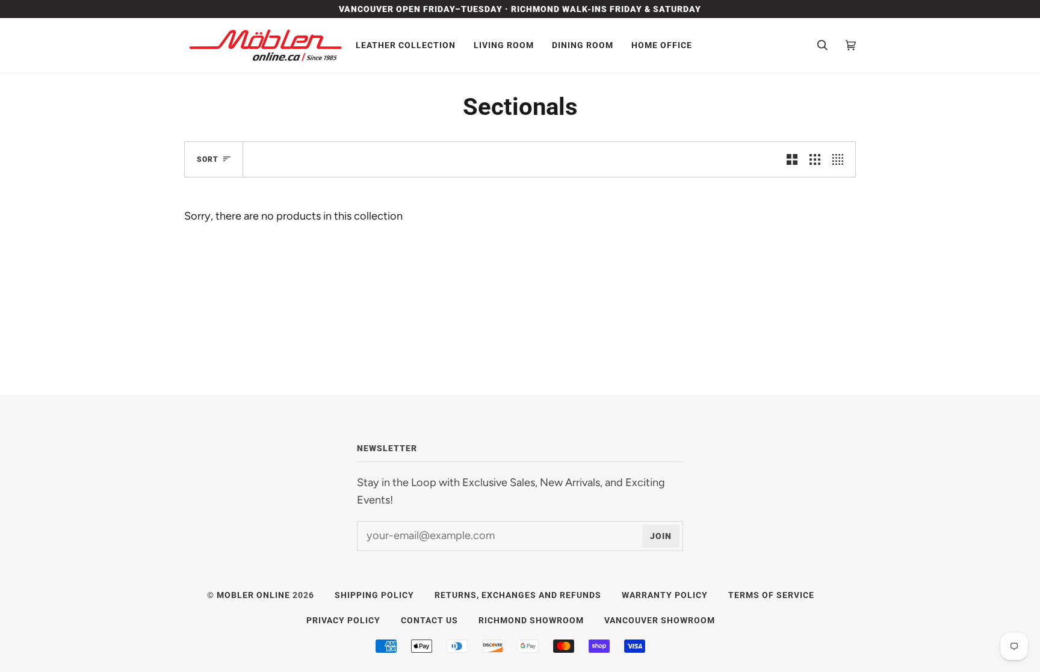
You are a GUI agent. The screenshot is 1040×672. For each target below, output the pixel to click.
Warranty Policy (665, 595)
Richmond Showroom (531, 620)
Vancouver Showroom (659, 620)
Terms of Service (771, 595)
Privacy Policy (343, 620)
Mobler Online (253, 595)
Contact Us (429, 620)
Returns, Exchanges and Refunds (518, 595)
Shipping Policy (374, 595)
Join (661, 536)
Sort (207, 159)
